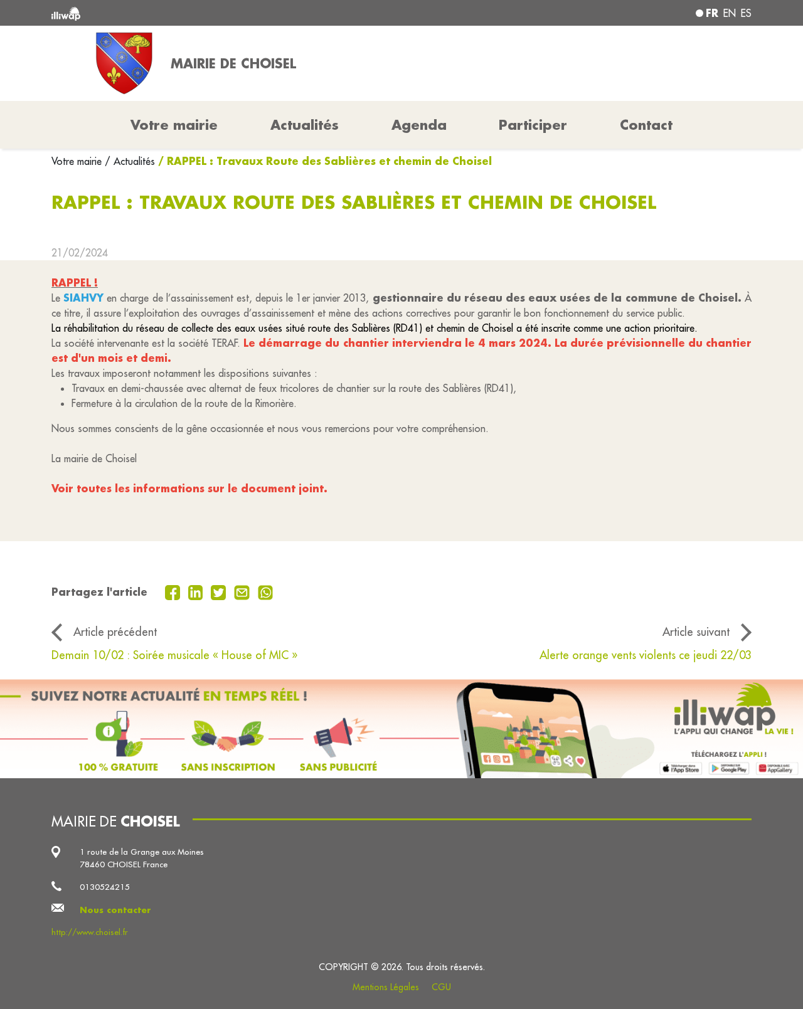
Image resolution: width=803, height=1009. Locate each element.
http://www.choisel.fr (89, 932)
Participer (533, 125)
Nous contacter (115, 909)
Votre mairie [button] (174, 125)
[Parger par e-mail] (243, 591)
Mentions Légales (386, 987)
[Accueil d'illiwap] (193, 13)
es (746, 13)
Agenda (419, 125)
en (729, 13)
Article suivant (696, 632)
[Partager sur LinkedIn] (197, 591)
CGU (441, 987)
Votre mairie (78, 161)
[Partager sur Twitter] (219, 591)
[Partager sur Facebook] (174, 591)
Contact (646, 125)
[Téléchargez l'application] (401, 728)
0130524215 (105, 887)
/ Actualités (130, 161)
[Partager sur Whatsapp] (265, 591)
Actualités (304, 125)
